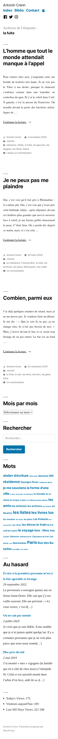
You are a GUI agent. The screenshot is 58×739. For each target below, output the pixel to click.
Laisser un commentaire (18, 153)
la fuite (28, 145)
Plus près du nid (13, 652)
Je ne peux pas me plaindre (25, 183)
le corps (14, 500)
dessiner (43, 475)
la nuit (18, 374)
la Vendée (39, 494)
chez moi (33, 476)
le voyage (26, 530)
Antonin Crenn (14, 5)
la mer (12, 494)
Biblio (19, 10)
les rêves (17, 149)
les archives (34, 506)
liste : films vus (44, 530)
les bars (36, 374)
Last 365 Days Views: (20, 710)
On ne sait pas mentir (17, 615)
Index (7, 10)
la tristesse (28, 494)
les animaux (19, 505)
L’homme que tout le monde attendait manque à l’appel (28, 57)
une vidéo (42, 267)
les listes (22, 512)
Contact (32, 10)
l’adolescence (25, 537)
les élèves (29, 524)
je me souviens (14, 488)
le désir (23, 500)
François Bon (27, 263)
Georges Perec (30, 482)
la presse (19, 494)
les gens (46, 374)
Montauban (29, 267)
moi (10, 543)
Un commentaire (15, 270)
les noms (19, 519)
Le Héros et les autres (37, 500)
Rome (26, 149)
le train (41, 524)
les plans (17, 267)
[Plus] (43, 11)
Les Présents (41, 519)
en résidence (13, 263)
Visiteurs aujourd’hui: (20, 704)
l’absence (11, 145)
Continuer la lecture (17, 122)
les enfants (47, 506)
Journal (10, 141)
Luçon (6, 536)
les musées (9, 519)
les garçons (39, 145)
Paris (5, 378)
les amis (27, 374)
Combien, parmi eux (27, 298)
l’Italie (20, 145)
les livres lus (42, 512)
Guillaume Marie (45, 482)
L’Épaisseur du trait (40, 536)
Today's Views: (16, 698)
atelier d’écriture (16, 475)
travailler (16, 549)
